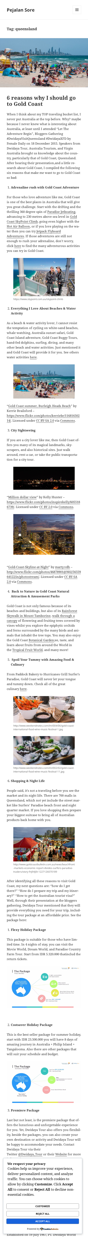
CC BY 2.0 (45, 507)
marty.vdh (62, 567)
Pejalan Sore (21, 10)
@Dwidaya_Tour (30, 1154)
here (17, 246)
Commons (67, 420)
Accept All (42, 1221)
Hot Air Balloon (18, 226)
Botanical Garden (41, 640)
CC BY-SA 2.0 (45, 420)
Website (61, 1154)
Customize (42, 1206)
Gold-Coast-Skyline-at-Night (28, 567)
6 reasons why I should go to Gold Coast (41, 100)
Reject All (43, 1213)
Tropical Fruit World (27, 650)
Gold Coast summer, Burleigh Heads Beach (39, 406)
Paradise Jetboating (61, 212)
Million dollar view (22, 497)
